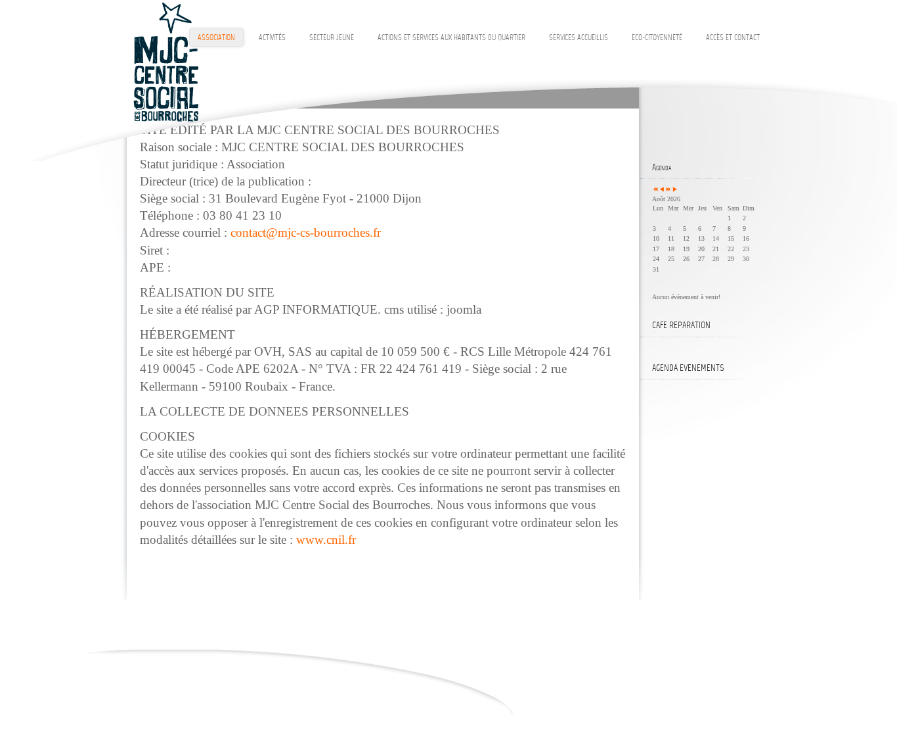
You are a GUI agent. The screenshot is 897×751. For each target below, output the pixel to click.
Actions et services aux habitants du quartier (451, 38)
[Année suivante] (668, 189)
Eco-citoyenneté (657, 38)
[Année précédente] (655, 189)
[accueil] (165, 62)
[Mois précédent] (662, 189)
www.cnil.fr (326, 539)
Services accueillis (578, 38)
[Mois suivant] (675, 189)
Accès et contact (733, 38)
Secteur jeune (331, 38)
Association (216, 38)
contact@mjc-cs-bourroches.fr (305, 232)
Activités (272, 38)
